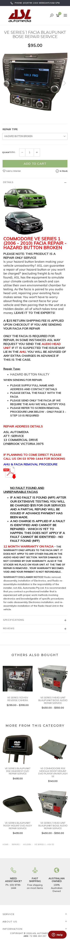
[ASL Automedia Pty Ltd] (21, 15)
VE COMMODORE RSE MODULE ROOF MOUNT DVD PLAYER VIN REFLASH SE (52, 772)
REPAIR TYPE (10, 129)
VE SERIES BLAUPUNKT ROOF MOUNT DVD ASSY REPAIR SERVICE (17, 825)
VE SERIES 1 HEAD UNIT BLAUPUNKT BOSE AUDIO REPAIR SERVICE (52, 700)
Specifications (13, 619)
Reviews (8, 628)
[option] (35, 82)
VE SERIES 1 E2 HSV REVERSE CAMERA (17, 699)
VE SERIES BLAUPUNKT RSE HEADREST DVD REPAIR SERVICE (17, 771)
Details (8, 182)
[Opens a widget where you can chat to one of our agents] (57, 935)
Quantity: (8, 152)
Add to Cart (35, 164)
